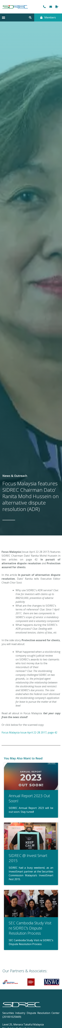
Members (50, 17)
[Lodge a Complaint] (57, 6)
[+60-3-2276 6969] (44, 6)
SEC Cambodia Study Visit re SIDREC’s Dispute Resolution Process (30, 928)
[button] (3, 17)
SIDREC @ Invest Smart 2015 (28, 858)
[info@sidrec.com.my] (51, 6)
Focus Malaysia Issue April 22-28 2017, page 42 (29, 732)
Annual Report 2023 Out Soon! (29, 798)
